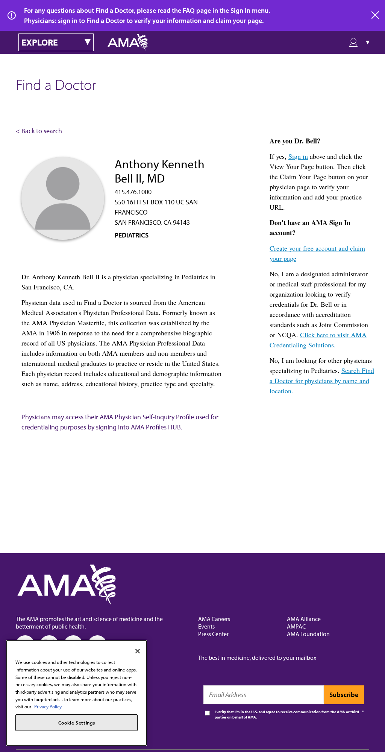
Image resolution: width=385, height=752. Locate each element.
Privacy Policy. (48, 706)
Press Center (213, 634)
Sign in (298, 156)
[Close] (137, 651)
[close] (375, 15)
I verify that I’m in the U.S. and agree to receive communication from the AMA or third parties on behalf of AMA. (287, 714)
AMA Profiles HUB (156, 427)
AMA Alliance (304, 619)
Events (206, 626)
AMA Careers (214, 619)
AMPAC (296, 626)
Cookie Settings (76, 723)
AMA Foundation (308, 634)
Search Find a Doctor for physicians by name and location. (322, 380)
